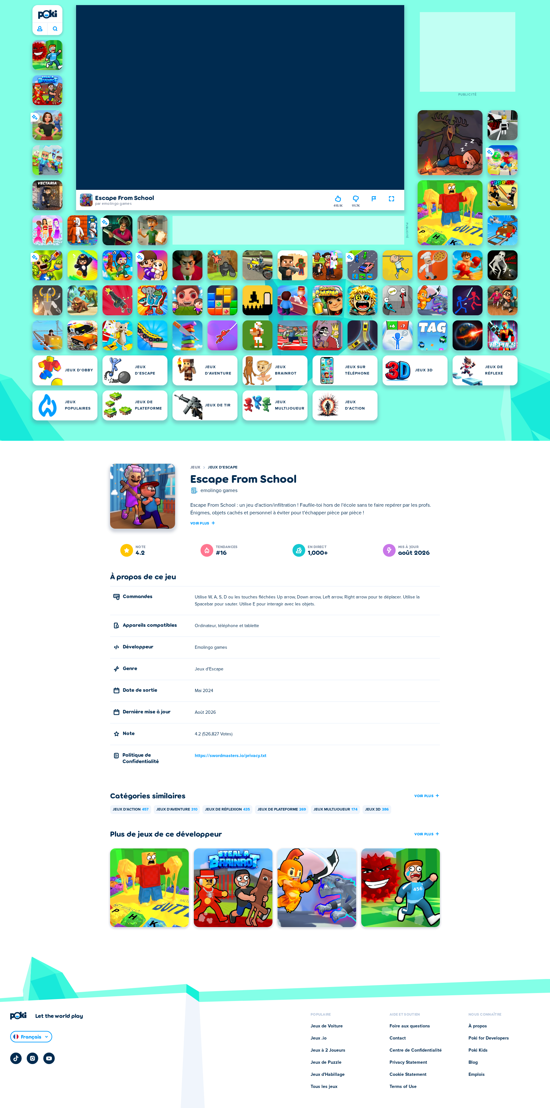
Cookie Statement (408, 1074)
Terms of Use (403, 1086)
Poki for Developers (489, 1038)
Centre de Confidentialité (416, 1050)
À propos (478, 1026)
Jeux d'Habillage (328, 1074)
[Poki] (47, 14)
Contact (398, 1038)
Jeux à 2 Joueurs (328, 1050)
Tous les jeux (324, 1086)
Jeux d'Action (131, 809)
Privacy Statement (408, 1062)
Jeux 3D (377, 809)
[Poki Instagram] (32, 1058)
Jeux (195, 467)
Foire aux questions (410, 1026)
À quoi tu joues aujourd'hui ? (54, 29)
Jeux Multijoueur (335, 809)
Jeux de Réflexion (227, 809)
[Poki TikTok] (16, 1058)
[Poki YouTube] (49, 1058)
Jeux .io (319, 1038)
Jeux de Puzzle (326, 1062)
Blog (473, 1062)
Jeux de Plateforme (281, 809)
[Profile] (39, 29)
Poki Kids (478, 1050)
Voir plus (199, 523)
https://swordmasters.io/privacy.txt (230, 756)
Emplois (477, 1074)
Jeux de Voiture (327, 1026)
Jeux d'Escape (222, 467)
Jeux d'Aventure (176, 809)
